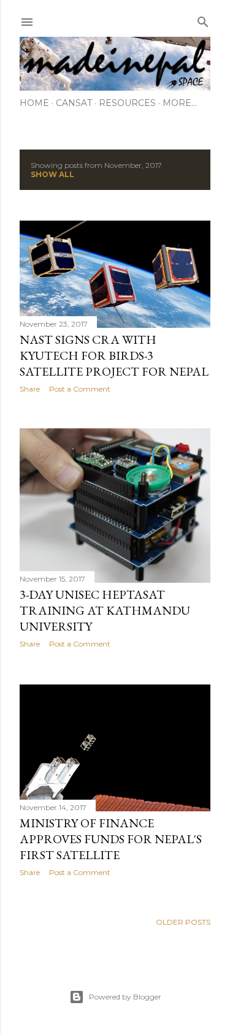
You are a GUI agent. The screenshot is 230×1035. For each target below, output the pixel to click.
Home (34, 102)
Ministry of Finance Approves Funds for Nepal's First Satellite (111, 839)
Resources (127, 102)
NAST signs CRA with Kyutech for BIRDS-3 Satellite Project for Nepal (114, 355)
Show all (52, 174)
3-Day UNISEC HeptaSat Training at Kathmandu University (105, 610)
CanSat (74, 102)
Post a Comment (79, 388)
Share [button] (30, 388)
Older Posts (183, 922)
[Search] (203, 19)
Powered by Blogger (125, 996)
